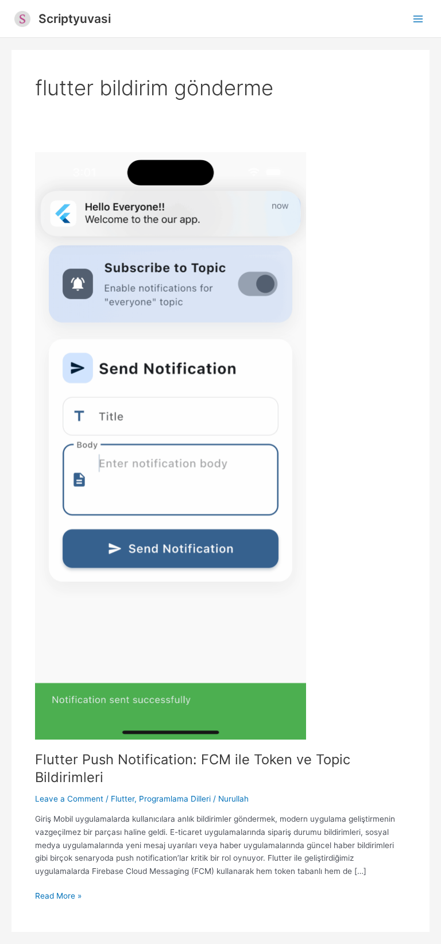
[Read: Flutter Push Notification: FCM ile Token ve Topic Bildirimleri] (170, 445)
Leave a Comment (69, 798)
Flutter (122, 798)
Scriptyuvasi (74, 18)
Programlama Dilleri (175, 798)
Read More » (58, 897)
